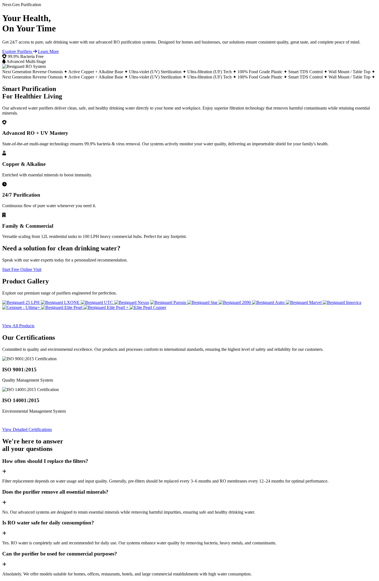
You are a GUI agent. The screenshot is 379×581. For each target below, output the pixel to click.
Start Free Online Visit (21, 269)
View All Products (18, 325)
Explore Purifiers (17, 51)
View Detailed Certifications (27, 429)
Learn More (48, 51)
